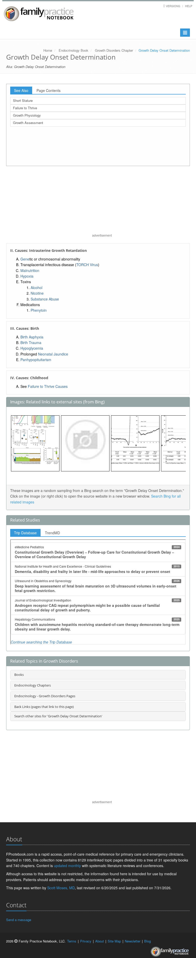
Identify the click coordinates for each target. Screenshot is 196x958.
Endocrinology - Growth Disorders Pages (44, 696)
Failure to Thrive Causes (48, 386)
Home (47, 50)
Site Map (114, 941)
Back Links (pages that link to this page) (44, 706)
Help (188, 6)
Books (19, 674)
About (99, 941)
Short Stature (23, 100)
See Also (21, 90)
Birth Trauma (30, 342)
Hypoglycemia (31, 348)
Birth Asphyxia (31, 336)
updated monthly (67, 865)
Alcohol (36, 287)
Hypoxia (26, 276)
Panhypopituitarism (35, 359)
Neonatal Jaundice (53, 354)
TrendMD (52, 532)
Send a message (18, 919)
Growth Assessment (28, 122)
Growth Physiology (27, 115)
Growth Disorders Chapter (114, 50)
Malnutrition (29, 270)
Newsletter (132, 941)
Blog (147, 941)
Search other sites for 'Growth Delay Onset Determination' (58, 716)
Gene (24, 259)
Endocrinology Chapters (32, 685)
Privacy (85, 941)
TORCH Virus (87, 264)
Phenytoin (39, 310)
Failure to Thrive (25, 107)
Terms (71, 941)
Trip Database (25, 532)
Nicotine (37, 293)
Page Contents (48, 90)
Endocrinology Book (73, 50)
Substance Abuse (45, 299)
